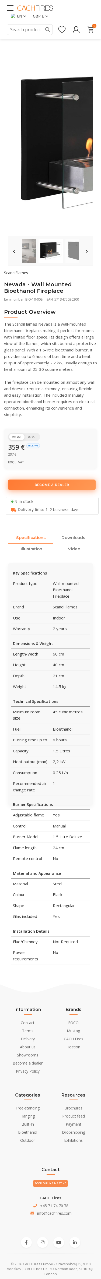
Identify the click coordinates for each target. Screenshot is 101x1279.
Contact (27, 1022)
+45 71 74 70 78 (54, 1205)
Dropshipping (73, 1132)
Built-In (28, 1124)
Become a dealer (28, 1063)
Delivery (28, 1038)
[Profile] (76, 29)
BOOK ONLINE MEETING (50, 1183)
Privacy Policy (28, 1071)
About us (28, 1046)
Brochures (73, 1108)
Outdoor (27, 1140)
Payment (73, 1124)
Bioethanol (27, 1132)
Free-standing (28, 1108)
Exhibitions (73, 1140)
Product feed (73, 1116)
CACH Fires (73, 1038)
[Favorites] (62, 29)
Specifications (31, 537)
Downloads (73, 537)
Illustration (31, 548)
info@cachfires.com (54, 1213)
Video (74, 548)
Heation (73, 1046)
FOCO (73, 1022)
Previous (14, 251)
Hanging (27, 1116)
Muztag (73, 1030)
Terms (27, 1030)
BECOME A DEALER (52, 485)
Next (86, 251)
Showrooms (27, 1055)
